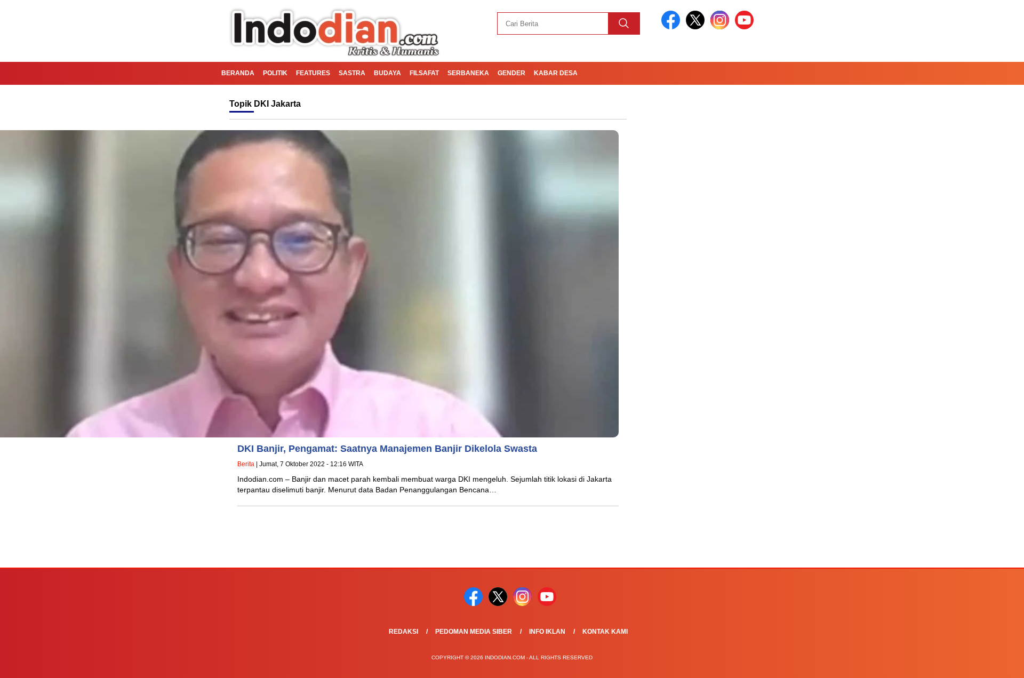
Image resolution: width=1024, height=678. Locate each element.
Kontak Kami (605, 631)
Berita (245, 464)
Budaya (387, 73)
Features (313, 73)
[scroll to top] (984, 661)
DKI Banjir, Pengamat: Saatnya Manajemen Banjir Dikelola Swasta (391, 448)
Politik (275, 73)
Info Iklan (547, 631)
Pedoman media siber (473, 631)
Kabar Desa (556, 73)
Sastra (352, 73)
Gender (511, 73)
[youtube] (746, 27)
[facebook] (672, 27)
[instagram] (721, 27)
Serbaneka (468, 73)
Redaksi (403, 631)
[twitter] (697, 27)
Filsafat (424, 73)
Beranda (237, 73)
